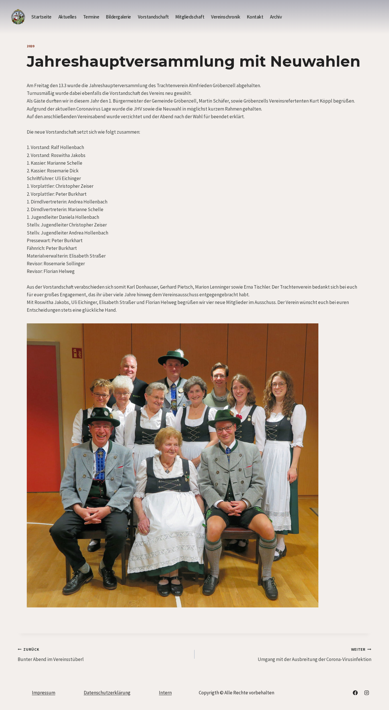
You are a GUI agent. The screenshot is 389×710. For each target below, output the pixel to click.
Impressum (43, 692)
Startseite (41, 17)
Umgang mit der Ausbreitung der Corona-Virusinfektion (314, 654)
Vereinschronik (225, 17)
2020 (30, 46)
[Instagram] (366, 692)
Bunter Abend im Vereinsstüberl (51, 654)
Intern (165, 692)
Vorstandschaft (153, 17)
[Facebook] (355, 692)
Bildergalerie (118, 17)
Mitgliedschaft (189, 17)
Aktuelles (67, 17)
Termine (91, 17)
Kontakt (255, 17)
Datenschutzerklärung (107, 692)
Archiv (276, 17)
